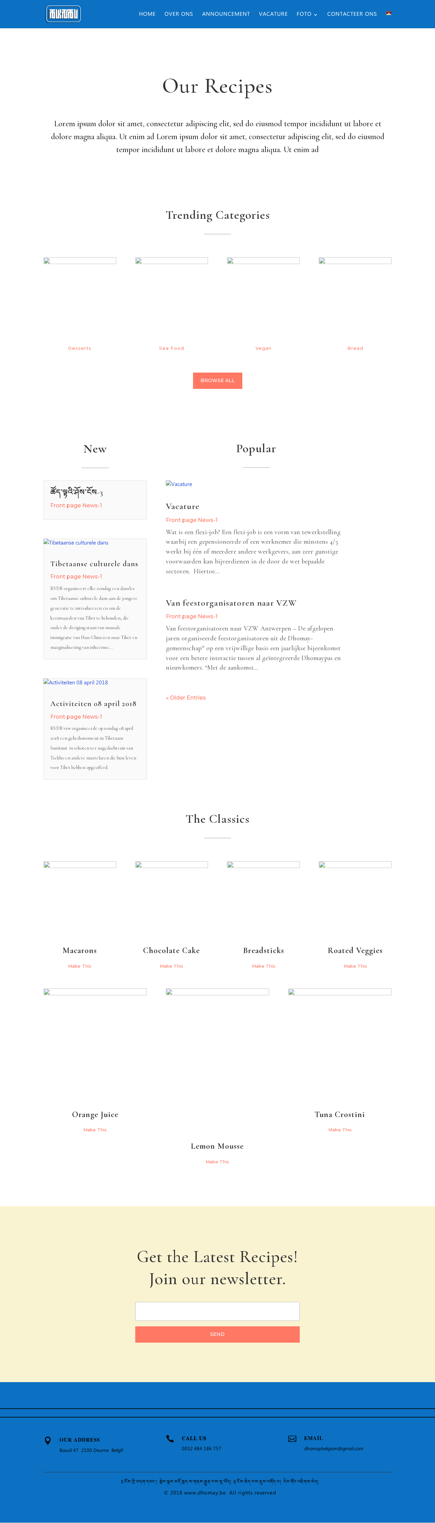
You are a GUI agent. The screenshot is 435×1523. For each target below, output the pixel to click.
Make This (79, 966)
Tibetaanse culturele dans (94, 563)
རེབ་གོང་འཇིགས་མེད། (301, 1482)
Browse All (218, 380)
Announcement (226, 15)
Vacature (273, 15)
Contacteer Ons (352, 15)
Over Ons (178, 15)
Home (147, 15)
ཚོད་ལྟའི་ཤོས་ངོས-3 (76, 492)
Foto (304, 15)
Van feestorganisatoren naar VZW (231, 602)
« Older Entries (186, 697)
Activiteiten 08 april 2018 (93, 703)
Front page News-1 (76, 505)
